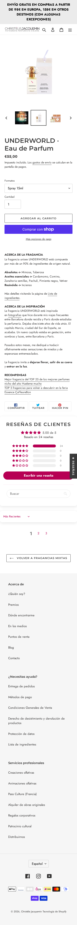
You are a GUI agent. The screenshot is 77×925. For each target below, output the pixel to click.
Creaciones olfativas (21, 772)
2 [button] (38, 533)
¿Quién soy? (16, 594)
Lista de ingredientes (22, 744)
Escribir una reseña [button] (38, 475)
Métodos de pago (20, 697)
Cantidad (9, 197)
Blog (11, 647)
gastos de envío (42, 162)
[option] (21, 118)
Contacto (14, 658)
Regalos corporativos (21, 815)
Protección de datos (21, 734)
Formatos (10, 181)
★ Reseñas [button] (73, 466)
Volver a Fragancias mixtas (41, 558)
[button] (20, 446)
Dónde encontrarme (21, 615)
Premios (13, 604)
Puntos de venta (18, 636)
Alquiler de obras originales (26, 805)
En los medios (17, 626)
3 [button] (46, 533)
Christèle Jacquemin (31, 911)
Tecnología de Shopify (54, 911)
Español (37, 863)
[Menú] (70, 29)
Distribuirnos (16, 837)
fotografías (14, 315)
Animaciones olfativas (22, 783)
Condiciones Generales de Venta (30, 707)
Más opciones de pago (38, 239)
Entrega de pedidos (21, 686)
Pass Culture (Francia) (22, 794)
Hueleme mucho (37, 381)
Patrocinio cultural (19, 826)
